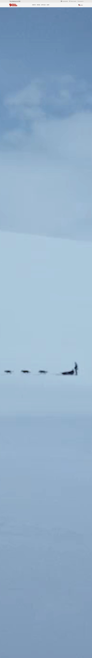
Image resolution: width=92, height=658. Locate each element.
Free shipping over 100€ (15, 1)
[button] (80, 1)
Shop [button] (48, 4)
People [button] (38, 4)
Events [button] (34, 4)
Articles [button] (43, 4)
